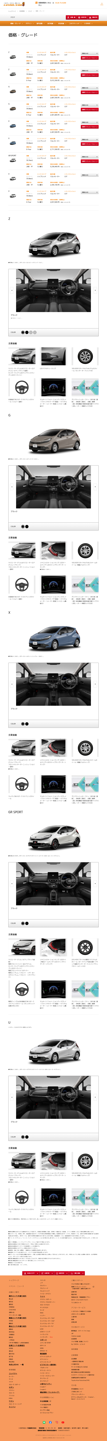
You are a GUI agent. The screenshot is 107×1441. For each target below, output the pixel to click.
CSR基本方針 (75, 1364)
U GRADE (87, 23)
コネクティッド (74, 23)
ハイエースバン (45, 1373)
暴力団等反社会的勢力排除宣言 (80, 1372)
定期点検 (74, 1322)
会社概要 (74, 1359)
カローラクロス (45, 1305)
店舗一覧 (72, 17)
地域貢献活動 (75, 1370)
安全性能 (61, 23)
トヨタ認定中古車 (45, 1405)
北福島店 (11, 1334)
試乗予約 (83, 17)
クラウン (11, 1390)
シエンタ (42, 1280)
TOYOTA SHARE (76, 1336)
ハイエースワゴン (45, 1294)
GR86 (41, 1348)
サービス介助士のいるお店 (79, 1367)
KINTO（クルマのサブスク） (80, 1300)
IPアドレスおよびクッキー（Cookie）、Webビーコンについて (83, 1398)
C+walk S (43, 1389)
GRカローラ (43, 1351)
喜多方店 (11, 1354)
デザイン (29, 23)
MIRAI (10, 1398)
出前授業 (74, 1339)
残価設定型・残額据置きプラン (80, 1297)
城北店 (11, 1351)
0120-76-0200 (60, 3)
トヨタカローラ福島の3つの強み (81, 1311)
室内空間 (39, 23)
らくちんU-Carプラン (46, 1413)
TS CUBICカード (76, 1303)
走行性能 (50, 23)
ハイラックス (44, 1334)
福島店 (11, 1329)
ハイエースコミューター (47, 1376)
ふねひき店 (12, 1310)
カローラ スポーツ (14, 1384)
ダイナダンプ (44, 1381)
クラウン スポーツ (45, 1299)
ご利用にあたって (76, 1392)
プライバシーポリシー (78, 1394)
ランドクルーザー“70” (47, 1323)
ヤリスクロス (44, 1307)
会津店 (11, 1348)
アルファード (44, 1288)
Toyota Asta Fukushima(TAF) (80, 1380)
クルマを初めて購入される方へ (80, 1284)
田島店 (11, 1359)
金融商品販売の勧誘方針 (78, 1378)
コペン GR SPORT (45, 1343)
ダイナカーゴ (44, 1378)
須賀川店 (11, 1312)
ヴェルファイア (45, 1291)
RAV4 (41, 1313)
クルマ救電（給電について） (80, 1341)
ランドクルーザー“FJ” (47, 1326)
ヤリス (11, 1379)
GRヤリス (43, 1345)
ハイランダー (46, 1337)
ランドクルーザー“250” (47, 1321)
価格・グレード (15, 23)
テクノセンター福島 (15, 1315)
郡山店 (11, 1299)
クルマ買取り (44, 1407)
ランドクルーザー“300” (47, 1318)
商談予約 (94, 17)
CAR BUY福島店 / (19, 1343)
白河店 (11, 1321)
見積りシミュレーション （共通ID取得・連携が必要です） (81, 1288)
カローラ (11, 1393)
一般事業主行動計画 (77, 1361)
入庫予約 (74, 1317)
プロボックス (44, 1368)
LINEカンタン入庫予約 (78, 1314)
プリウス (11, 1396)
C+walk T (43, 1387)
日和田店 (11, 1307)
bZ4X (41, 1329)
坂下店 (11, 1356)
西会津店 (11, 1362)
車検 (72, 1319)
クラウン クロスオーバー (47, 1302)
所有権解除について (77, 1389)
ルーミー (11, 1376)
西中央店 (11, 1332)
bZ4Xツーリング (45, 1332)
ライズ (42, 1310)
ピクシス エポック (45, 1356)
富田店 (11, 1304)
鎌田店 (11, 1337)
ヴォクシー (43, 1285)
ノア (41, 1283)
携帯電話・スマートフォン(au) (80, 1331)
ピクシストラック (45, 1362)
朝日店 (11, 1302)
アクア (12, 17)
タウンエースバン (45, 1370)
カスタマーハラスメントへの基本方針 (82, 1375)
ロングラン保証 (45, 1410)
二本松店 (11, 1340)
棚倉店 (11, 1323)
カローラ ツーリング (15, 1404)
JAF (72, 1333)
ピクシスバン (44, 1359)
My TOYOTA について (78, 1344)
